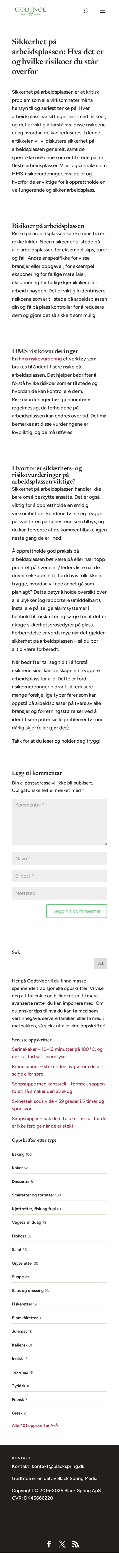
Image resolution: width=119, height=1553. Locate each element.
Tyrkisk (18, 1385)
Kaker (17, 1167)
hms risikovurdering (40, 359)
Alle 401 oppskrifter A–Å (35, 1425)
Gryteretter (22, 1263)
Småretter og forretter (33, 1195)
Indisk (17, 1358)
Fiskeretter (22, 1304)
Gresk (17, 1413)
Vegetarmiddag (26, 1222)
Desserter (21, 1181)
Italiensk (20, 1345)
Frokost (19, 1236)
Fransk (18, 1399)
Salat (17, 1249)
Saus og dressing (28, 1290)
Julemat (19, 1331)
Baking (18, 1154)
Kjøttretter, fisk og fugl (34, 1208)
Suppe (18, 1276)
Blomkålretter (25, 1317)
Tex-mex (20, 1372)
